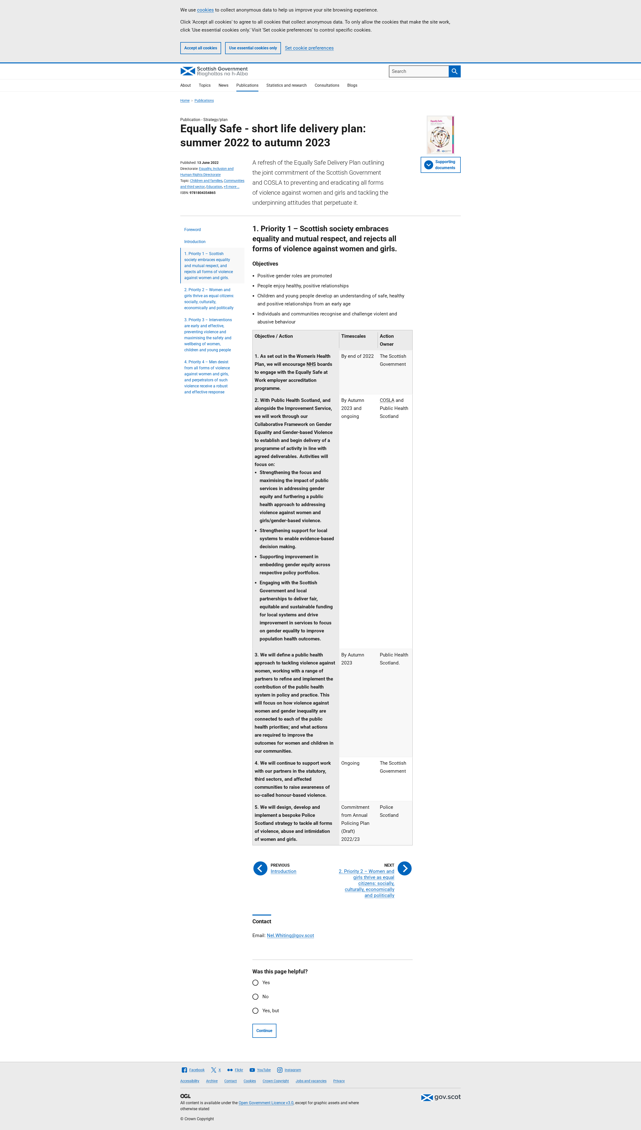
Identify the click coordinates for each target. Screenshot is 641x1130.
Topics (205, 85)
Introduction (195, 241)
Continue (264, 1030)
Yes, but (270, 1010)
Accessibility (189, 1081)
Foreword (192, 229)
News (223, 85)
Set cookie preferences (309, 48)
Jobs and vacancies (311, 1081)
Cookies (250, 1081)
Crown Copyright (276, 1081)
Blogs (352, 85)
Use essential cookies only (253, 48)
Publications (247, 85)
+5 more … (231, 187)
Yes (266, 982)
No (265, 996)
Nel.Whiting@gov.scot (290, 935)
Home (185, 100)
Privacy (339, 1081)
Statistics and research (286, 85)
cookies (205, 10)
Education (214, 187)
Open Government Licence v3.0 (266, 1102)
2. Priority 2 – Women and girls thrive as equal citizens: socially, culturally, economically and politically (209, 298)
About (185, 85)
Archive (212, 1081)
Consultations (327, 85)
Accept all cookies (200, 48)
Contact (230, 1081)
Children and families (206, 181)
